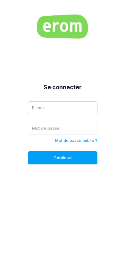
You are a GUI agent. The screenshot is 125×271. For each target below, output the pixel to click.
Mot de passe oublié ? (76, 140)
